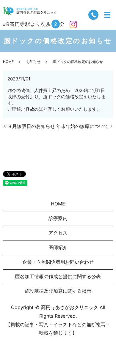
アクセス (58, 233)
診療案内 (58, 218)
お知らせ (33, 61)
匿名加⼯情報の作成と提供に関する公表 (58, 276)
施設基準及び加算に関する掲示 (58, 291)
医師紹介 (58, 247)
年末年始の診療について (82, 126)
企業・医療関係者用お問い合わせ (58, 262)
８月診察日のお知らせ (31, 126)
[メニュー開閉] (107, 15)
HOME (8, 61)
